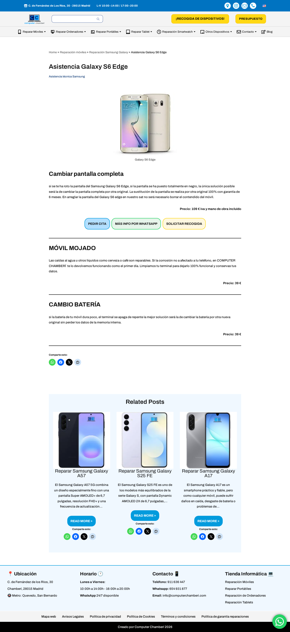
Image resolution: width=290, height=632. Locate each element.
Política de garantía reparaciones (225, 616)
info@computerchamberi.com (184, 595)
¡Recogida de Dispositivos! (200, 18)
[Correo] (244, 6)
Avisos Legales (73, 616)
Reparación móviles (73, 52)
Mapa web (48, 616)
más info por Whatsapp (136, 223)
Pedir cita (97, 223)
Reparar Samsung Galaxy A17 (208, 473)
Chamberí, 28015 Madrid (25, 588)
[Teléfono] (253, 6)
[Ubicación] (227, 6)
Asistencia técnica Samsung (67, 76)
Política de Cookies (141, 616)
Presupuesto (250, 18)
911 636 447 (176, 582)
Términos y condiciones (178, 616)
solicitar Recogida (184, 223)
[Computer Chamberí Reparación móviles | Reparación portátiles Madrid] (34, 19)
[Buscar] (98, 19)
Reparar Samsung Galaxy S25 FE (145, 473)
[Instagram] (236, 6)
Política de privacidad (105, 616)
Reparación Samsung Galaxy (108, 52)
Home (53, 52)
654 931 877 (178, 588)
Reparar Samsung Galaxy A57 (81, 473)
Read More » (80, 522)
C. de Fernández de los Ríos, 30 (30, 582)
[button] (45, 31)
